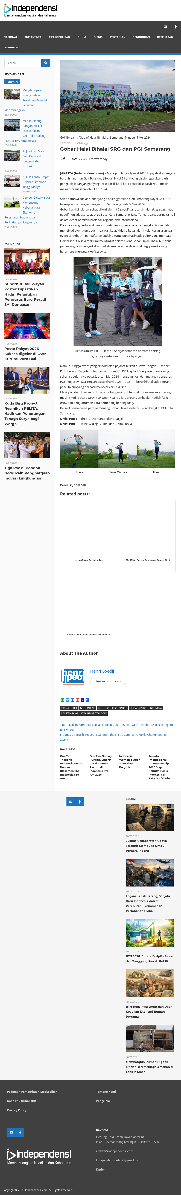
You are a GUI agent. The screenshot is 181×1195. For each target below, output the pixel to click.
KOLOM (131, 799)
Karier (100, 1169)
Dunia (81, 37)
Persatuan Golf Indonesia (146, 707)
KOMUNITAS (12, 243)
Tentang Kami (106, 1092)
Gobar (65, 707)
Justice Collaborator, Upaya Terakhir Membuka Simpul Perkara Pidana (146, 845)
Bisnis (98, 37)
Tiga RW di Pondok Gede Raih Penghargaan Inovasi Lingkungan (27, 473)
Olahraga (11, 47)
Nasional (10, 37)
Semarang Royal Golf (93, 713)
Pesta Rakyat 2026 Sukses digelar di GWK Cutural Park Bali (25, 354)
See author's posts (108, 681)
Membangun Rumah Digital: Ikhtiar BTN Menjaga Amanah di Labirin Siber (150, 1067)
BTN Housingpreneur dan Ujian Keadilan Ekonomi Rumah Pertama (149, 1011)
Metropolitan (59, 37)
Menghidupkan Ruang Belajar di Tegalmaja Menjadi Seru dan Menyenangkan (26, 100)
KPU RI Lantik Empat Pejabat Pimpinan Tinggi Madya (36, 182)
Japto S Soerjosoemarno (112, 707)
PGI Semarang (69, 713)
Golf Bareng (87, 707)
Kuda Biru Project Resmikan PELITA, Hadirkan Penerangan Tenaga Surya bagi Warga (24, 413)
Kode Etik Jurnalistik (21, 1101)
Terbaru (12, 81)
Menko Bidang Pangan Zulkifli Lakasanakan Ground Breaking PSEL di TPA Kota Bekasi (24, 131)
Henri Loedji (102, 671)
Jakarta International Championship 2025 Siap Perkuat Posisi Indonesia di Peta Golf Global (160, 767)
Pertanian (117, 37)
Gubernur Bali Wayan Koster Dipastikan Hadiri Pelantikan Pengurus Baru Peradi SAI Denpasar (25, 294)
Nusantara (33, 37)
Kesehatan (165, 37)
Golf (74, 707)
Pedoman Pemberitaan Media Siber (32, 1092)
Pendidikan (141, 37)
